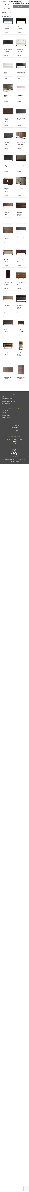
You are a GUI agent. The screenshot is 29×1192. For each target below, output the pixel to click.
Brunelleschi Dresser (20, 96)
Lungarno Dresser (6, 213)
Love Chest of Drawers (20, 189)
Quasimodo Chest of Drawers (20, 307)
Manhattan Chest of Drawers (19, 214)
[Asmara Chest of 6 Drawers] (8, 64)
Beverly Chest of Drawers (7, 96)
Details (6, 32)
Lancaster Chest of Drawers (6, 190)
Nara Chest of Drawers (20, 260)
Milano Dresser (21, 237)
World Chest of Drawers (8, 353)
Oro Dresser (7, 305)
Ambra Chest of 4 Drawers (21, 27)
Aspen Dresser (21, 72)
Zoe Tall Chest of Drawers (21, 377)
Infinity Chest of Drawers (21, 166)
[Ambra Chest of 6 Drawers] (8, 42)
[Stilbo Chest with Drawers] (21, 322)
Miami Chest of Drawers (8, 237)
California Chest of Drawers (6, 119)
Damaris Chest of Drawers (21, 143)
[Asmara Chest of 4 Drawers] (21, 42)
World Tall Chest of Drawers (19, 354)
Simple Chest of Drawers (8, 330)
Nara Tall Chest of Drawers (8, 283)
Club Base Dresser (6, 143)
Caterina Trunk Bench (21, 118)
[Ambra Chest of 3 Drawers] (8, 19)
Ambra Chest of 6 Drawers (8, 50)
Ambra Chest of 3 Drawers (8, 27)
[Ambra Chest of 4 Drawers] (21, 19)
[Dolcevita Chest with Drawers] (8, 157)
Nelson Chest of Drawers (21, 283)
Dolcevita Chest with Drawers (8, 166)
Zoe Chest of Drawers (7, 377)
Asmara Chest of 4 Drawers (20, 50)
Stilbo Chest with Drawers (20, 330)
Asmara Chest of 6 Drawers (7, 73)
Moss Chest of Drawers (8, 260)
